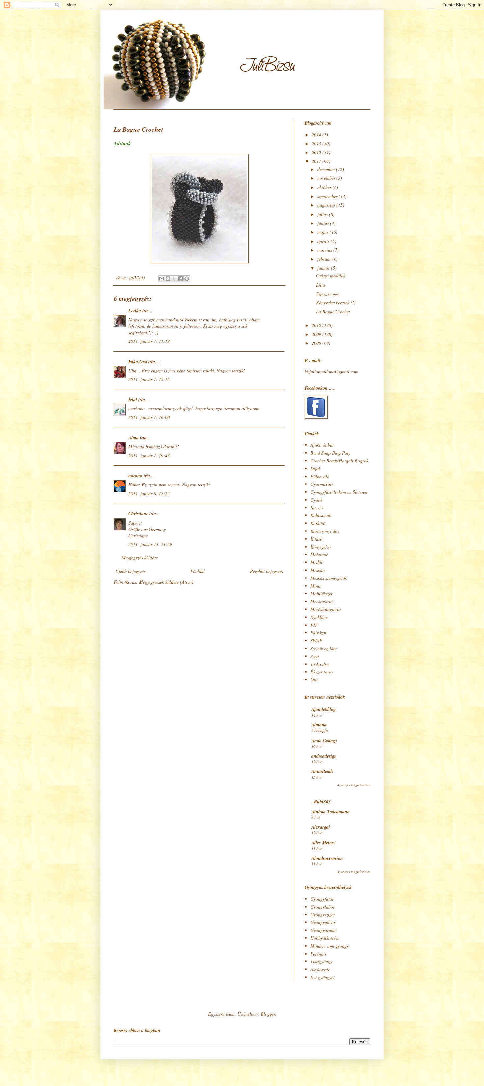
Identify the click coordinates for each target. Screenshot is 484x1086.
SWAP (316, 640)
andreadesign (324, 756)
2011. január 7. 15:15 (149, 379)
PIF (314, 625)
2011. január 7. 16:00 (149, 417)
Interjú (316, 508)
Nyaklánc (319, 617)
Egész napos (327, 294)
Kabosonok (320, 515)
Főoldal (197, 571)
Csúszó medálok (330, 275)
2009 (317, 334)
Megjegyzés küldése (140, 558)
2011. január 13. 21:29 (150, 544)
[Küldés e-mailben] (161, 278)
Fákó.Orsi (137, 361)
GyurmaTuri (321, 484)
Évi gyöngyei (322, 977)
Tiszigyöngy (321, 961)
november (326, 178)
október (325, 187)
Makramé (319, 554)
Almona (319, 724)
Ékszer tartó (321, 672)
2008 (317, 343)
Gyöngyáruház (323, 930)
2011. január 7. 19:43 (149, 455)
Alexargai (320, 827)
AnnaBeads (322, 771)
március (325, 250)
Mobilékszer (321, 593)
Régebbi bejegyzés (266, 571)
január (324, 268)
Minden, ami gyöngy (329, 946)
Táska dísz (319, 664)
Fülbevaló (319, 476)
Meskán (317, 570)
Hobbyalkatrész (324, 938)
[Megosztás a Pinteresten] (186, 278)
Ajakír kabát (322, 445)
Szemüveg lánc (323, 648)
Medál (316, 562)
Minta (316, 586)
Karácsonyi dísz (324, 531)
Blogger (268, 1014)
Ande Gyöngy (324, 740)
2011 (317, 161)
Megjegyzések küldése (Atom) (166, 582)
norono (135, 475)
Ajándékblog (323, 709)
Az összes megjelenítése (353, 785)
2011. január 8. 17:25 (149, 493)
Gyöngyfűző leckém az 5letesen (338, 492)
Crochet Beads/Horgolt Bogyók (339, 461)
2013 (317, 143)
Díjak (315, 468)
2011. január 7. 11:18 (149, 341)
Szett (314, 656)
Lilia (320, 285)
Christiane (138, 513)
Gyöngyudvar (322, 922)
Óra (314, 679)
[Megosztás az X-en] (174, 278)
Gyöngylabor (322, 907)
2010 (317, 325)
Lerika (134, 310)
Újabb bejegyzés (130, 571)
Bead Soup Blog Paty (330, 453)
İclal (132, 399)
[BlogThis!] (168, 278)
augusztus (326, 205)
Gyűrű (316, 500)
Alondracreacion (327, 858)
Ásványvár (320, 969)
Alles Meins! (323, 842)
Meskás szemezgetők (328, 578)
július (323, 214)
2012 (317, 152)
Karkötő (317, 523)
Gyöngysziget (322, 914)
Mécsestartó (321, 601)
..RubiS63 (321, 801)
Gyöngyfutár (322, 899)
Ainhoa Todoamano (330, 811)
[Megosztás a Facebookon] (180, 278)
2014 (317, 134)
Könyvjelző (320, 547)
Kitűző (316, 539)
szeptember (328, 196)
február (324, 259)
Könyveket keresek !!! (336, 302)
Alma (133, 438)
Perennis (318, 954)
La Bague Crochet (333, 311)
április (324, 241)
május (323, 232)
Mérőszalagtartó (325, 609)
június (323, 223)
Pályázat (318, 632)
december (326, 169)
